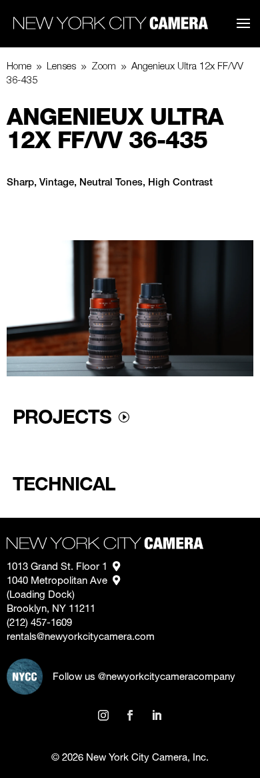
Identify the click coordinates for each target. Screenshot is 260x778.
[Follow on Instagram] (103, 715)
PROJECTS (62, 416)
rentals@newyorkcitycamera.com (81, 638)
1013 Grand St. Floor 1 (60, 567)
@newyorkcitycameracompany (166, 678)
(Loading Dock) (42, 596)
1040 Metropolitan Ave (60, 581)
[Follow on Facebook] (130, 715)
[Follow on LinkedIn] (156, 715)
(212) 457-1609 (39, 624)
